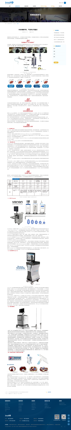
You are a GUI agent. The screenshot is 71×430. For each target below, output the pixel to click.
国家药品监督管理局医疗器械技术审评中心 (38, 424)
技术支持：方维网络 (44, 426)
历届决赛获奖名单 (48, 407)
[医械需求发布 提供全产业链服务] (68, 421)
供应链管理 (33, 403)
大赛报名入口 (47, 406)
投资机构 (20, 410)
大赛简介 (46, 403)
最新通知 (46, 404)
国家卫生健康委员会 (50, 424)
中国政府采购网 (57, 424)
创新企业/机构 (7, 407)
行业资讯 (14, 23)
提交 (56, 62)
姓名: (54, 48)
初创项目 (20, 406)
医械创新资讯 (9, 23)
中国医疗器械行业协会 (13, 424)
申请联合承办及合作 (62, 404)
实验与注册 (33, 404)
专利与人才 (33, 406)
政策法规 (6, 404)
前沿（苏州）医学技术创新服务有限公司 (21, 426)
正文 (18, 23)
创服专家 (20, 409)
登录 (60, 2)
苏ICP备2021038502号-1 (32, 426)
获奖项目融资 (21, 403)
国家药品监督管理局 (21, 424)
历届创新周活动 (61, 403)
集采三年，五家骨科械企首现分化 (59, 39)
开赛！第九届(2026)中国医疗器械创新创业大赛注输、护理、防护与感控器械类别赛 (59, 37)
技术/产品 (6, 406)
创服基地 (33, 409)
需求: (54, 56)
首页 (6, 23)
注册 (62, 2)
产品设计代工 (34, 407)
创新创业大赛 (7, 409)
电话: (54, 51)
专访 (6, 410)
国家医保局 (28, 424)
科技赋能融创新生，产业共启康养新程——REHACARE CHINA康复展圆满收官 (59, 32)
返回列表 (49, 392)
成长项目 (20, 407)
